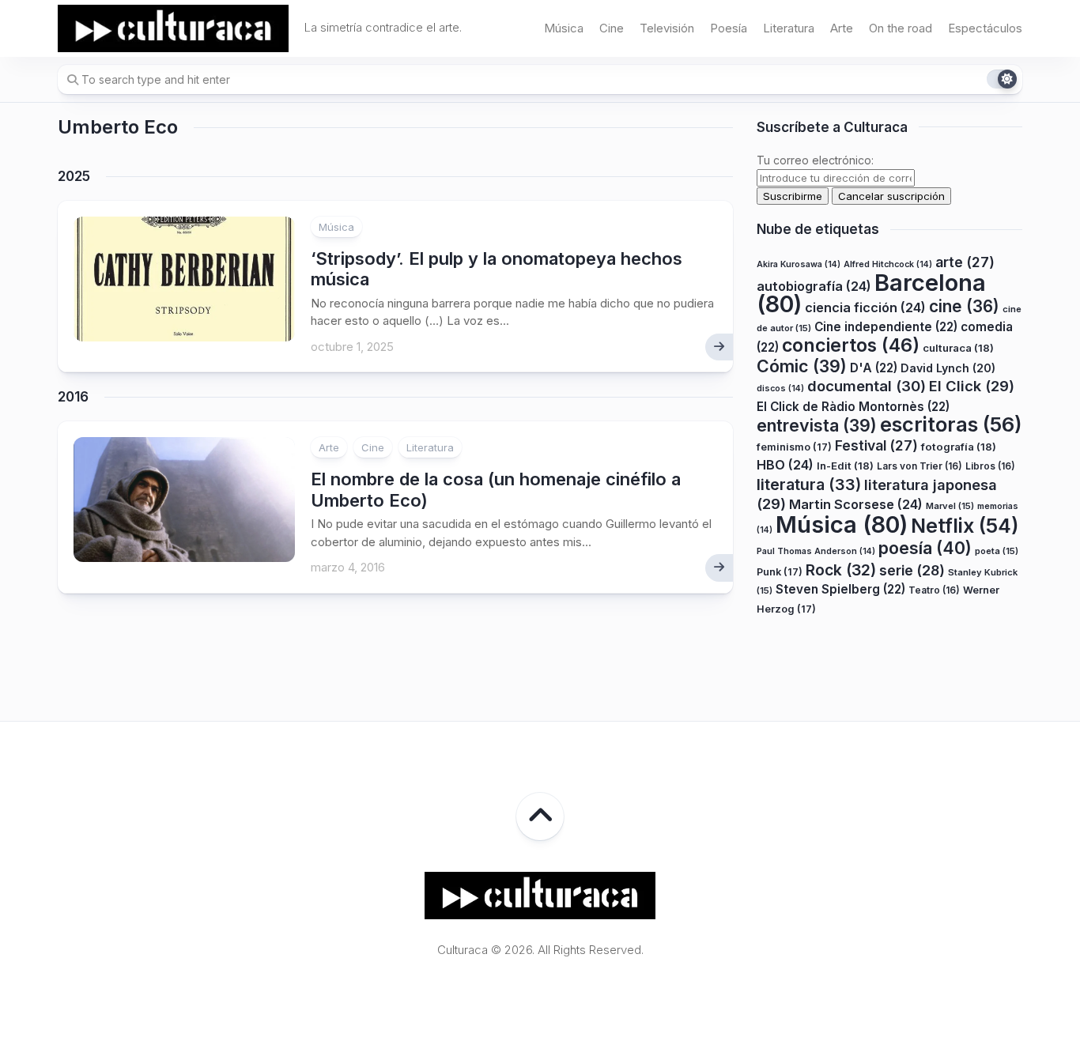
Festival (876, 445)
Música (563, 28)
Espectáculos (985, 28)
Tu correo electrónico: (815, 160)
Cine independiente (885, 326)
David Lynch (948, 368)
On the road (900, 28)
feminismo (794, 447)
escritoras (951, 425)
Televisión (667, 28)
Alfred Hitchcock (888, 265)
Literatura (788, 28)
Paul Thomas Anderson (816, 552)
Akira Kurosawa (798, 265)
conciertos (851, 346)
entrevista (817, 426)
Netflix (964, 525)
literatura (809, 484)
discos (780, 389)
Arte (841, 28)
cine (964, 307)
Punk (779, 572)
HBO (785, 465)
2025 (74, 176)
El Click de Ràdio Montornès (853, 406)
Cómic (802, 366)
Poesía (728, 28)
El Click (971, 386)
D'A (873, 367)
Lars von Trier (919, 467)
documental (866, 386)
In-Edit (845, 466)
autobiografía (814, 286)
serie (912, 570)
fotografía (958, 446)
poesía (925, 548)
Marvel (950, 506)
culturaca (958, 348)
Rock (841, 569)
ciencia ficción (865, 308)
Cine (611, 28)
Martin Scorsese (856, 505)
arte (965, 263)
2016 (73, 397)
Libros (990, 467)
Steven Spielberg (840, 590)
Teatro (934, 591)
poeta (996, 551)
